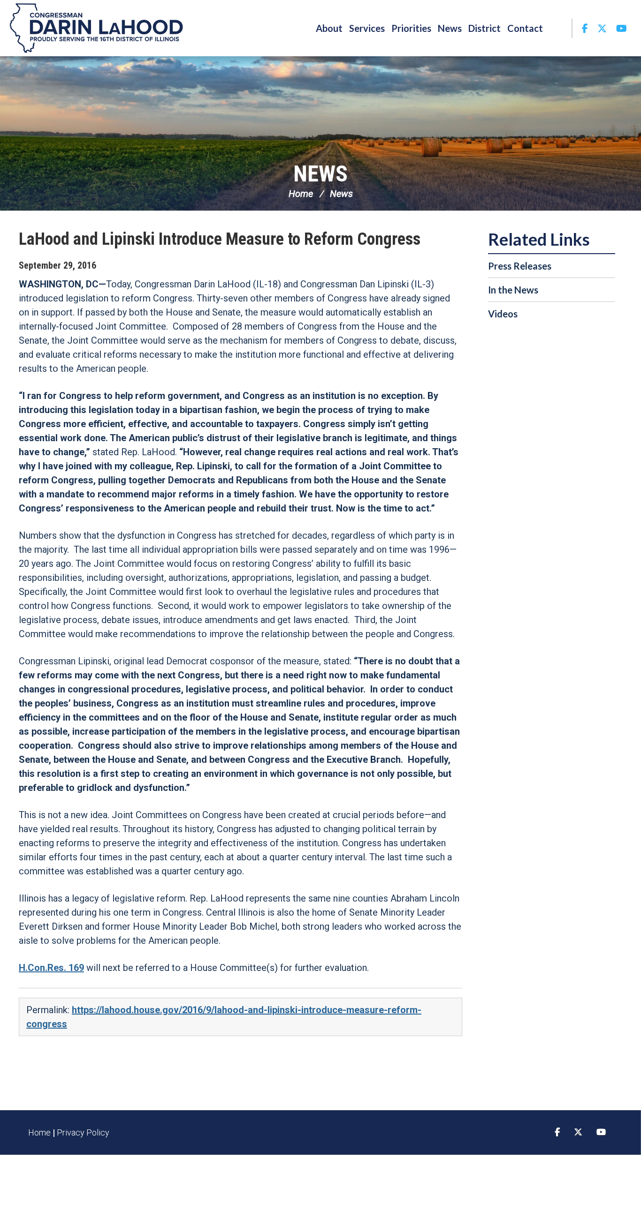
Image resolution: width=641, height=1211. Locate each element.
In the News (513, 289)
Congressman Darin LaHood (96, 28)
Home (301, 193)
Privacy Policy (83, 1132)
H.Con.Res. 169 (51, 967)
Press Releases (519, 265)
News (320, 173)
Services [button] (367, 28)
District (484, 28)
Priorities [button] (411, 28)
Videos (503, 313)
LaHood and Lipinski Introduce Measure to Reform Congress (219, 239)
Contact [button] (525, 28)
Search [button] (559, 28)
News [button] (450, 28)
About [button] (329, 28)
